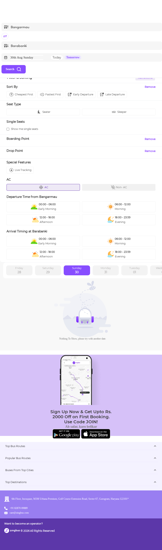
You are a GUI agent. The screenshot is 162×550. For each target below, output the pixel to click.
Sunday (77, 270)
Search (10, 69)
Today (57, 57)
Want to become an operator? (23, 523)
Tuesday (134, 270)
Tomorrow (73, 57)
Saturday (48, 270)
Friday (19, 270)
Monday (106, 270)
